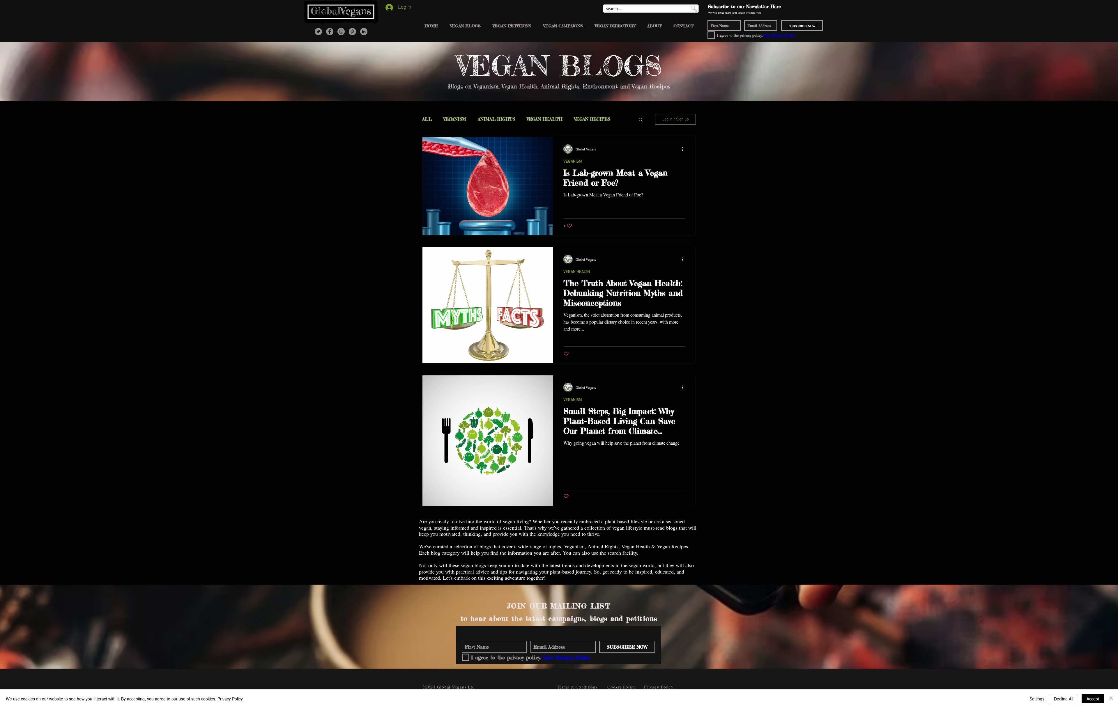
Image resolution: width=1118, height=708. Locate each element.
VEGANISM (454, 119)
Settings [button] (1036, 699)
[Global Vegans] (329, 31)
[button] (640, 120)
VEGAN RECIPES (592, 119)
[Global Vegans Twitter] (318, 31)
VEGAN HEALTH (544, 119)
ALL (427, 119)
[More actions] (684, 148)
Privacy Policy (230, 699)
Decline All (1063, 699)
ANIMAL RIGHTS (496, 119)
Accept (1093, 699)
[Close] (1111, 698)
